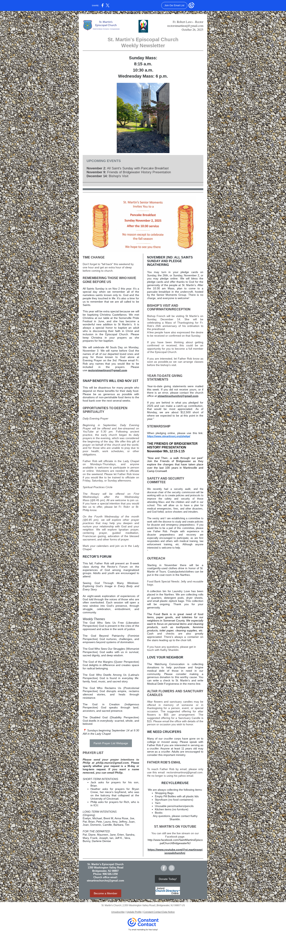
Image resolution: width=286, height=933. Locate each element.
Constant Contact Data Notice (159, 912)
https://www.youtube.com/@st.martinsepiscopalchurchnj (175, 851)
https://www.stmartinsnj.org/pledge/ (168, 436)
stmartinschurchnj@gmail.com (178, 395)
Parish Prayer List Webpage (111, 743)
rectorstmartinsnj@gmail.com (107, 370)
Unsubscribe (118, 912)
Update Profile (134, 912)
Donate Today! (168, 878)
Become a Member (105, 893)
